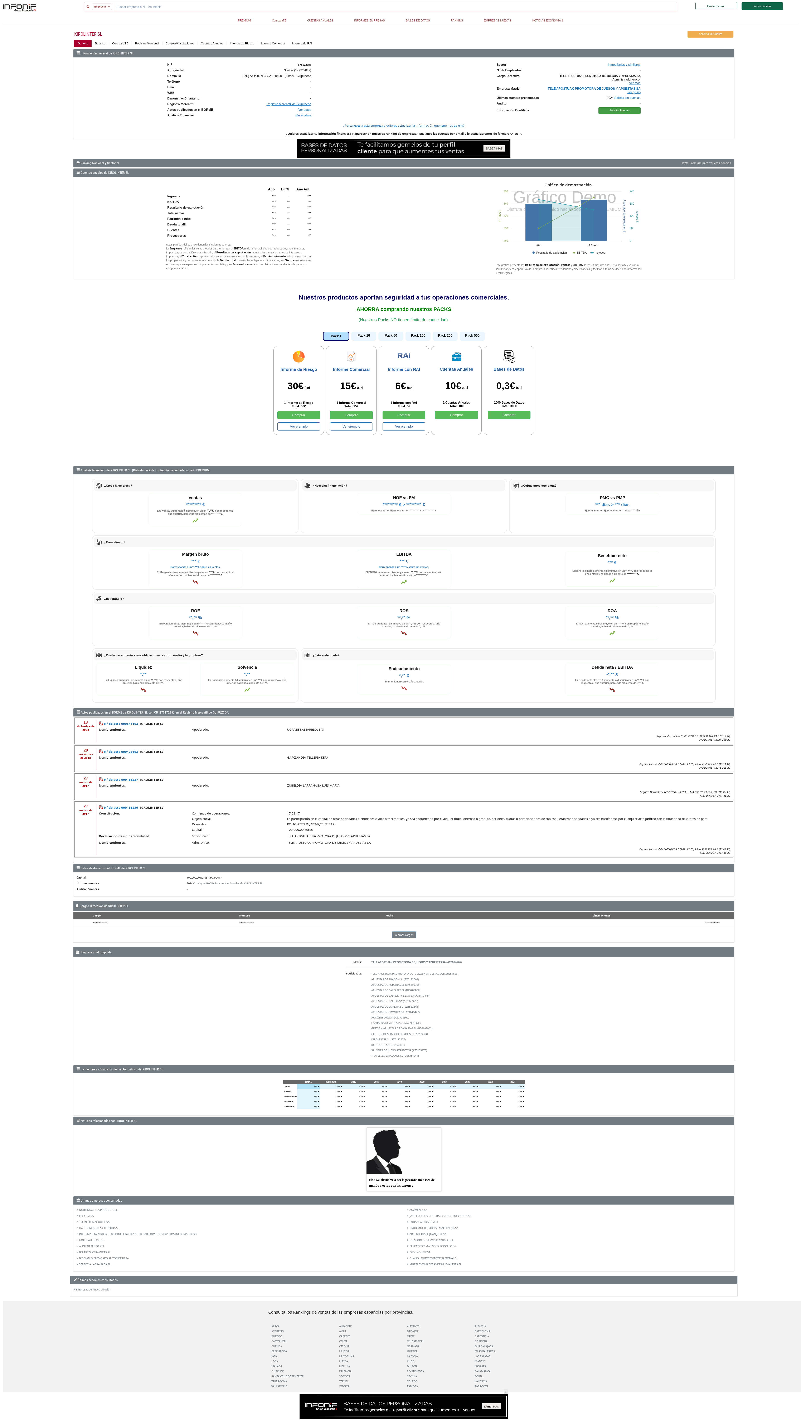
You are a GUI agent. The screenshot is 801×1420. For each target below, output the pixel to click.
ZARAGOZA (481, 1386)
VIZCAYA (344, 1386)
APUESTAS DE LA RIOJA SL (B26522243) (395, 1006)
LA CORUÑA (346, 1356)
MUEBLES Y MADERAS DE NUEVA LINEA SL (435, 1264)
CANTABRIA (482, 1336)
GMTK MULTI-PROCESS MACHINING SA (433, 1228)
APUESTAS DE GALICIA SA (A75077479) (394, 1001)
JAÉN (274, 1356)
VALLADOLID (279, 1386)
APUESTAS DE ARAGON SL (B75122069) (395, 979)
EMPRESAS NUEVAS (497, 20)
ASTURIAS (277, 1331)
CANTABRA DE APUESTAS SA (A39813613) (396, 1023)
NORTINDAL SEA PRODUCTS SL (98, 1210)
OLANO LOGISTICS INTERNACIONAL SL (433, 1258)
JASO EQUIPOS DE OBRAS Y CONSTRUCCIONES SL (440, 1216)
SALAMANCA (483, 1371)
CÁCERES (344, 1336)
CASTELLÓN (278, 1341)
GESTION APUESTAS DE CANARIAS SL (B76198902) (401, 1028)
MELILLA (344, 1366)
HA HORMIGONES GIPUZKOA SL (99, 1228)
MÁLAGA (276, 1366)
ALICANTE (413, 1326)
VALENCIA (481, 1381)
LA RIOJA (412, 1356)
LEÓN (274, 1361)
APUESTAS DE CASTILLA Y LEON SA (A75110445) (400, 995)
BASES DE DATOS (418, 20)
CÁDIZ (410, 1336)
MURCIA (412, 1366)
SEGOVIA (344, 1376)
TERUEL (344, 1381)
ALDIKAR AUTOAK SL (92, 1246)
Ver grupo (634, 92)
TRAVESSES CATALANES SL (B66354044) (395, 1055)
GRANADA (413, 1346)
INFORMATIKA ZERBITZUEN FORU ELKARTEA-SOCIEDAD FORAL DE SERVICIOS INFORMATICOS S (138, 1234)
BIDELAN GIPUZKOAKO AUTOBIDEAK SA (104, 1258)
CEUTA (343, 1341)
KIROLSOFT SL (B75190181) (388, 1045)
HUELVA (344, 1351)
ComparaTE (279, 20)
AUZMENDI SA (418, 1210)
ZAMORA (412, 1386)
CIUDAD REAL (415, 1341)
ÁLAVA (275, 1326)
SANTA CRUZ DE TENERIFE (287, 1376)
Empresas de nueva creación (93, 1289)
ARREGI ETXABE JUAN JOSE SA (427, 1234)
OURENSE (277, 1371)
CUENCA (276, 1346)
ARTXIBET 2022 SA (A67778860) (390, 1017)
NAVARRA (480, 1366)
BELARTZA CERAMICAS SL (94, 1252)
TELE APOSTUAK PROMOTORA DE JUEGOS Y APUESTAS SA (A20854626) (416, 962)
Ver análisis (303, 115)
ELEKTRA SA (86, 1216)
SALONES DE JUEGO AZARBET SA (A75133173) (399, 1050)
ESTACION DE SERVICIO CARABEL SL (431, 1240)
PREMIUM (244, 20)
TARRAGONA (279, 1381)
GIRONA (344, 1346)
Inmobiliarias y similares (624, 64)
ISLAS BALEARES (485, 1351)
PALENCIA (345, 1371)
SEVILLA (412, 1376)
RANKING (457, 20)
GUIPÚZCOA (279, 1351)
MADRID (480, 1361)
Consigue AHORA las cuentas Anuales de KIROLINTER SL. (228, 883)
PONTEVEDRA (415, 1371)
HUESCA (412, 1351)
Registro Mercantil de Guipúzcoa (289, 104)
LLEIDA (343, 1361)
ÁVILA (342, 1331)
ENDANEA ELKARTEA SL (423, 1222)
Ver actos (304, 109)
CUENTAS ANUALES (320, 20)
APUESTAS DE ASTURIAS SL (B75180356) (395, 985)
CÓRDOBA (481, 1341)
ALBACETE (345, 1326)
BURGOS (276, 1336)
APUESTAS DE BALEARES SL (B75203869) (395, 990)
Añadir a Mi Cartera (710, 33)
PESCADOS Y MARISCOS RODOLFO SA (432, 1246)
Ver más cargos (403, 935)
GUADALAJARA (484, 1346)
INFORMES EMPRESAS (369, 20)
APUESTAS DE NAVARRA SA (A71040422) (395, 1012)
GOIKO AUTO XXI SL (91, 1240)
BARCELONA (482, 1331)
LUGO (410, 1361)
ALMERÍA (480, 1326)
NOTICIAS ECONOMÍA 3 (547, 20)
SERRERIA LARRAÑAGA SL (95, 1264)
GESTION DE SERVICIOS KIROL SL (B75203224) (399, 1034)
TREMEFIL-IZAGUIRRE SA (94, 1222)
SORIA (478, 1376)
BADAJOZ (412, 1331)
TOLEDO (412, 1381)
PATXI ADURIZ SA (419, 1252)
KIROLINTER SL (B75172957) (388, 1039)
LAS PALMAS (482, 1356)
